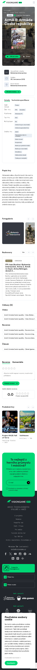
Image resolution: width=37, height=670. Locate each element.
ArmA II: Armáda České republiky (14, 12)
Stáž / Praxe (18, 526)
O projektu (18, 516)
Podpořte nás (18, 523)
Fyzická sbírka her (18, 533)
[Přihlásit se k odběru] (28, 482)
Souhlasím (11, 663)
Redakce (18, 519)
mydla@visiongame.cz (18, 549)
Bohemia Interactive (19, 73)
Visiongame (7, 10)
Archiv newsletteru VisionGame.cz (18, 540)
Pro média (18, 529)
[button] (28, 219)
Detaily (7, 100)
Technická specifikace (20, 100)
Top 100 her (18, 536)
